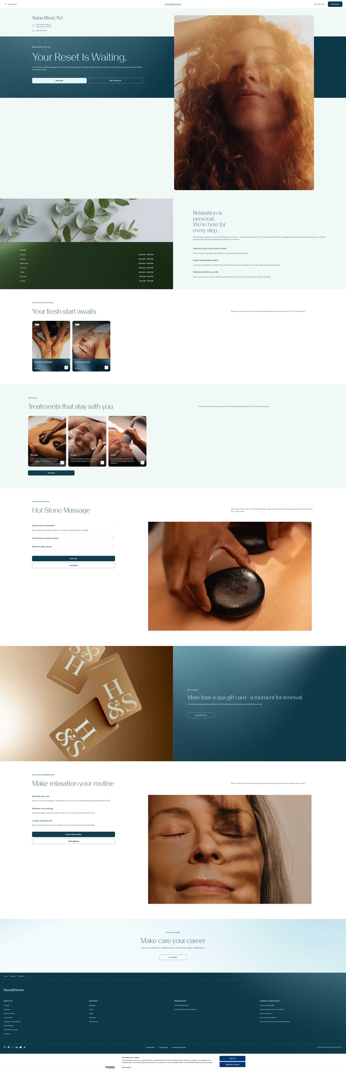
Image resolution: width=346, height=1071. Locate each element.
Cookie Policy (163, 1047)
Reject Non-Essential (232, 1064)
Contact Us (7, 1034)
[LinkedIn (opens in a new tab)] (17, 1047)
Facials (91, 1009)
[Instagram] (5, 1047)
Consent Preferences (179, 1047)
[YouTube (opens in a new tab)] (21, 1047)
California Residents (266, 1013)
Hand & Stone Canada (11, 1030)
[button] (73, 525)
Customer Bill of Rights (267, 1005)
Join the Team (8, 1017)
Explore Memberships (181, 1005)
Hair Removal (93, 1022)
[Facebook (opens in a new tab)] (9, 1047)
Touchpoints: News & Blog (12, 1022)
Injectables (92, 1017)
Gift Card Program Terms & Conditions (272, 1009)
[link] (51, 346)
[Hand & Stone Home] (173, 4)
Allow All (232, 1058)
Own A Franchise (9, 1013)
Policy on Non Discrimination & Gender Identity (275, 1022)
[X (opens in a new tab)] (13, 1047)
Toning (91, 1013)
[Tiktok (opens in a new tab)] (25, 1047)
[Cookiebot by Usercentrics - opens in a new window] (110, 1067)
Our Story (7, 1005)
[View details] (66, 367)
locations (12, 976)
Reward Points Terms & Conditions (185, 1009)
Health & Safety (8, 1025)
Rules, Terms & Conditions (268, 1017)
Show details (126, 1067)
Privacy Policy (150, 1047)
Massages (92, 1005)
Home (6, 976)
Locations (7, 1009)
